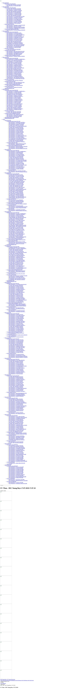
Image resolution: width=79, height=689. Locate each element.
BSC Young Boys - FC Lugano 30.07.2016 (16, 301)
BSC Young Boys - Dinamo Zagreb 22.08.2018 (17, 239)
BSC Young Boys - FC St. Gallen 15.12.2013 (17, 367)
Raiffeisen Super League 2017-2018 (13, 246)
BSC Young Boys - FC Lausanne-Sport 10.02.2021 (18, 160)
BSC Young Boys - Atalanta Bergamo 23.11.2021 (17, 143)
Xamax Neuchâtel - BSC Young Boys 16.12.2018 (17, 226)
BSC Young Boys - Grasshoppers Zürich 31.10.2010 (18, 425)
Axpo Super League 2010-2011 (12, 415)
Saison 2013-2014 (8, 358)
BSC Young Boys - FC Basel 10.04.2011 (16, 419)
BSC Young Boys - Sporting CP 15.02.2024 (14, 87)
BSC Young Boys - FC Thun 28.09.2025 (14, 20)
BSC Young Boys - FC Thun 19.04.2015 (16, 342)
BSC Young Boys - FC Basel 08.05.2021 (16, 152)
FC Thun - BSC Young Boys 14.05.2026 (14, 8)
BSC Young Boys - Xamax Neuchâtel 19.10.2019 (17, 189)
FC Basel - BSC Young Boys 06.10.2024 (14, 41)
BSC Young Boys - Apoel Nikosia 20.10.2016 (17, 308)
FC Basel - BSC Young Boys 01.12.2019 (16, 185)
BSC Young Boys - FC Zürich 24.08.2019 (16, 195)
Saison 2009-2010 (8, 443)
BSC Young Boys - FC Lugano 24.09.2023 (14, 74)
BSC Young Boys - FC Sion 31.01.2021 (16, 162)
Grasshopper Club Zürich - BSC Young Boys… (15, 94)
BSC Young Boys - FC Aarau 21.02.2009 (16, 470)
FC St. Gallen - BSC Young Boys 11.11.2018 (16, 230)
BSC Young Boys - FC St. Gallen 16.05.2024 (14, 61)
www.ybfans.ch (3, 683)
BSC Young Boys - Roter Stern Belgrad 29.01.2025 (16, 51)
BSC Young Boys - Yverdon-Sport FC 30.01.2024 (15, 67)
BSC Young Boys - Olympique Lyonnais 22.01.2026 (16, 25)
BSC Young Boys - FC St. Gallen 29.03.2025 (14, 33)
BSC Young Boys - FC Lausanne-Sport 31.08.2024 (15, 44)
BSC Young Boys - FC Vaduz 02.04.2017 (16, 290)
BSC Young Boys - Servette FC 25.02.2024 (14, 66)
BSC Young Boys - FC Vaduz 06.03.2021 (16, 156)
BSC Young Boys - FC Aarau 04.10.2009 (16, 457)
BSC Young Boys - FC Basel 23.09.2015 (16, 327)
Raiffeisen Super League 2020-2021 (13, 150)
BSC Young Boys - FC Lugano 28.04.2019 (16, 216)
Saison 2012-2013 (8, 374)
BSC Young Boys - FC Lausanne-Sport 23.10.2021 (18, 135)
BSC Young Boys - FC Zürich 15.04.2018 (16, 254)
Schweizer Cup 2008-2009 (11, 481)
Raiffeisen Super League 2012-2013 (13, 375)
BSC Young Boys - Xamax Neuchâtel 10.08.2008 (17, 476)
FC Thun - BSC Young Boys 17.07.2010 (16, 431)
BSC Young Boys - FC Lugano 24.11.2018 (16, 229)
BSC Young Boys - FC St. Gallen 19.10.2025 (14, 19)
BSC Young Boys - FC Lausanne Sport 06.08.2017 (17, 267)
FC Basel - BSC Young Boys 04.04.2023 (14, 111)
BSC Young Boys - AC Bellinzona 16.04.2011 (17, 418)
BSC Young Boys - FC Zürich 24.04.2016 (16, 316)
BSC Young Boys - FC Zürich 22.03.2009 (16, 469)
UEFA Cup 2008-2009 (11, 478)
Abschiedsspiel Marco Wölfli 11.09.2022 (12, 117)
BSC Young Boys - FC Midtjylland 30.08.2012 (17, 395)
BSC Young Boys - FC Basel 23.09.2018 (16, 234)
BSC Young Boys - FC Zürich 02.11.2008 (16, 472)
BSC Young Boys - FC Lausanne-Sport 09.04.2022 (18, 126)
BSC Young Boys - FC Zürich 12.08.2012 (16, 389)
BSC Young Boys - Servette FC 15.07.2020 (16, 176)
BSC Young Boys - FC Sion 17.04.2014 (16, 363)
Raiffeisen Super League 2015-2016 (13, 313)
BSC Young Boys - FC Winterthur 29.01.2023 (15, 99)
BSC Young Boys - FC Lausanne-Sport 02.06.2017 (18, 284)
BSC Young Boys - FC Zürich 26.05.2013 (16, 378)
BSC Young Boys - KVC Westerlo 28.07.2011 (17, 413)
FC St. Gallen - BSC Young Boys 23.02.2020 (17, 181)
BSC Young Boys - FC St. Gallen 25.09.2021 (17, 137)
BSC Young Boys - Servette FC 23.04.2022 (16, 124)
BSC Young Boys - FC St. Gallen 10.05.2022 (17, 123)
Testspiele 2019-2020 (10, 208)
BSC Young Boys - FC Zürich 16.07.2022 (14, 109)
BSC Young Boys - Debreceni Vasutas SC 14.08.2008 (18, 480)
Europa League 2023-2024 (9, 86)
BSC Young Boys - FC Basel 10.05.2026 (14, 9)
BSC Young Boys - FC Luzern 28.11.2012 (16, 384)
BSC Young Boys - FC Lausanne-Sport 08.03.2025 (15, 34)
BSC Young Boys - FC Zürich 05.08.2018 (16, 237)
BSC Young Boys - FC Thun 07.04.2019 (16, 219)
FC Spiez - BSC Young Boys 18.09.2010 (16, 442)
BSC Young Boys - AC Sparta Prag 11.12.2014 (17, 355)
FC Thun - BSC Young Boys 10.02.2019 (16, 224)
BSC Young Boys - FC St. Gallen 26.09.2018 (17, 233)
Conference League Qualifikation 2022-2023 (12, 113)
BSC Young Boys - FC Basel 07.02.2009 (16, 471)
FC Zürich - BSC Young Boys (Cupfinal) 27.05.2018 (18, 275)
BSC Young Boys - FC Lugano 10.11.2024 (14, 40)
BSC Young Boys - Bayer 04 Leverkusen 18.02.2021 (18, 171)
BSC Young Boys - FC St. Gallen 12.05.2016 (17, 315)
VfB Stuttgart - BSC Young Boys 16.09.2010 (16, 439)
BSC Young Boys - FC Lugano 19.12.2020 (16, 163)
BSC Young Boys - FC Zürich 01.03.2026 (14, 13)
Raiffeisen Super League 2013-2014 (13, 359)
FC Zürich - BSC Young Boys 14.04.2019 (16, 218)
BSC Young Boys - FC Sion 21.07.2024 (14, 47)
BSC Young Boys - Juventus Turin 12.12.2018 (17, 241)
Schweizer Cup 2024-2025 (9, 48)
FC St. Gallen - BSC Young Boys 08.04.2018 (17, 255)
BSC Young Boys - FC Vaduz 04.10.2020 (16, 167)
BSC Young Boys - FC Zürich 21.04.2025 (14, 32)
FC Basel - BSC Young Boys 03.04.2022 (16, 127)
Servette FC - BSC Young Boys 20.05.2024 (14, 60)
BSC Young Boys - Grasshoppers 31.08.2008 (17, 474)
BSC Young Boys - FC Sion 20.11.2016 (16, 296)
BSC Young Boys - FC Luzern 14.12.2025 (14, 18)
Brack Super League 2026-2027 (10, 3)
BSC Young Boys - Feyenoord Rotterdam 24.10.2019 (18, 206)
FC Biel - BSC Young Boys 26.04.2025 (13, 49)
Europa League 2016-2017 (11, 306)
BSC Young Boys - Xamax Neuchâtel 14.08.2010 (17, 429)
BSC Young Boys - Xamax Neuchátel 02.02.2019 (17, 225)
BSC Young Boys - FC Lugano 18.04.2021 (16, 154)
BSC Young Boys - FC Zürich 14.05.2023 (14, 92)
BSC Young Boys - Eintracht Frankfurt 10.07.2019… (18, 210)
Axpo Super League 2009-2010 (12, 444)
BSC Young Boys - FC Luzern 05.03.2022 (16, 129)
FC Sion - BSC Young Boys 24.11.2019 (16, 186)
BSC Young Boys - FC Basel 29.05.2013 (16, 377)
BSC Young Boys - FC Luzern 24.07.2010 (16, 430)
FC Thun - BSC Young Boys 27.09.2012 (16, 386)
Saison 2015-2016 (8, 312)
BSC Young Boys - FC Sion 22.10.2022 (14, 102)
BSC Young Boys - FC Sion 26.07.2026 (14, 5)
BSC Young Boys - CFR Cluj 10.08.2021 (16, 147)
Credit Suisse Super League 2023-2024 (11, 58)
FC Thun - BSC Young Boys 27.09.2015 (16, 326)
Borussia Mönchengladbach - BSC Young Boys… (17, 303)
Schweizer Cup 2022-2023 (9, 110)
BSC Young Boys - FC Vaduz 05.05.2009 (16, 468)
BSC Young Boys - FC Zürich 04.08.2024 (14, 46)
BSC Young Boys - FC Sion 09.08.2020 (16, 199)
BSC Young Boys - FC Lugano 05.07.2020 (16, 178)
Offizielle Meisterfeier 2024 (9, 88)
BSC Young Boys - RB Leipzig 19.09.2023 (14, 83)
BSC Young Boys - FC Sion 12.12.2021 (16, 133)
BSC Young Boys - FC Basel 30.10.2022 (14, 101)
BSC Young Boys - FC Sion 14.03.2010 (16, 451)
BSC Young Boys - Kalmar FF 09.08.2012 (16, 396)
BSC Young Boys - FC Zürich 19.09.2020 (16, 168)
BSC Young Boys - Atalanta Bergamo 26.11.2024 (15, 52)
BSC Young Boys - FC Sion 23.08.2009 (16, 459)
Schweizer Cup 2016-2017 (11, 309)
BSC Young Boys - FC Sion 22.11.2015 (16, 323)
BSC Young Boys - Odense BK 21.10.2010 (16, 437)
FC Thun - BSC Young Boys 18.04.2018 (16, 253)
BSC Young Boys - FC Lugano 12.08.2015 (16, 329)
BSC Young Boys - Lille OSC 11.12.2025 (14, 26)
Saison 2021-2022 (8, 120)
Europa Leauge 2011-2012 (11, 411)
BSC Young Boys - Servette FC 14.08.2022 (14, 106)
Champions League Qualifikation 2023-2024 (12, 84)
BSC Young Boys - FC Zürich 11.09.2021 (16, 139)
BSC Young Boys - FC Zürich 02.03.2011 (16, 441)
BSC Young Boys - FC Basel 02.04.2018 (16, 256)
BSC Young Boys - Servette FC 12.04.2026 (14, 10)
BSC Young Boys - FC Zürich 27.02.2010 (16, 452)
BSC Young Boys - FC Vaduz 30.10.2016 (16, 297)
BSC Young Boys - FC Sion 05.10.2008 (16, 473)
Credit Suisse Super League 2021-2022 (13, 121)
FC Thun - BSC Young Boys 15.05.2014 (16, 361)
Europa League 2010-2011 (11, 434)
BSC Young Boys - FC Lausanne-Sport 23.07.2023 (15, 78)
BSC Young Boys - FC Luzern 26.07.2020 (16, 175)
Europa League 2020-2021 (11, 169)
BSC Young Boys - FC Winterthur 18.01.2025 (15, 37)
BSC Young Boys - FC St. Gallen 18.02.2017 (17, 292)
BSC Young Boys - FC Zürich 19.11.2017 (16, 263)
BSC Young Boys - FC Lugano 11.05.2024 (14, 62)
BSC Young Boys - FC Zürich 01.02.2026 (14, 14)
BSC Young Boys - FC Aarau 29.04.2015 (16, 341)
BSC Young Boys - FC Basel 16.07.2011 (16, 410)
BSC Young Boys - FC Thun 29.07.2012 (16, 390)
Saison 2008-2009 (8, 465)
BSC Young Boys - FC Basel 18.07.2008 (16, 477)
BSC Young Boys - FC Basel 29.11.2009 (16, 455)
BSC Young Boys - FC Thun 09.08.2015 (16, 330)
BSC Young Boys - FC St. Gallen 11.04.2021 (17, 155)
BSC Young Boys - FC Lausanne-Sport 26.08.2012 (18, 388)
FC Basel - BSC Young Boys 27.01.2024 (14, 68)
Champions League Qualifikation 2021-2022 (14, 145)
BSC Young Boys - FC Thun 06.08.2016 (16, 300)
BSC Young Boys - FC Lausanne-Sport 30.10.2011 (17, 405)
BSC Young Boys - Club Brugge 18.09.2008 (16, 479)
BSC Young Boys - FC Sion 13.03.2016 (16, 319)
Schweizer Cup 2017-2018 (11, 274)
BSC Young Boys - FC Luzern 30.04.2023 (14, 93)
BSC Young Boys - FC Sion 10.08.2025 (14, 23)
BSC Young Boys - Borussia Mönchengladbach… (17, 304)
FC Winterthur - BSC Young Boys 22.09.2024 (15, 43)
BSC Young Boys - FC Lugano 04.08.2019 (16, 196)
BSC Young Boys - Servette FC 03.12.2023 (14, 72)
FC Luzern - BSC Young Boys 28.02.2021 (16, 158)
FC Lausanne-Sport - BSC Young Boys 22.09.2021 (18, 138)
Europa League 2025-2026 (9, 24)
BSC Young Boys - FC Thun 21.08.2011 (16, 408)
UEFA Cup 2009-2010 (11, 462)
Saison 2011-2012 (8, 397)
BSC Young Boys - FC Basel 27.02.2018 (16, 276)
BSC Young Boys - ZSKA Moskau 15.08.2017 (17, 270)
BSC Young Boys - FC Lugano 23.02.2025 (14, 35)
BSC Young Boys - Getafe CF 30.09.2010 (16, 438)
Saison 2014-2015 (8, 337)
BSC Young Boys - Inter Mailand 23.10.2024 (14, 53)
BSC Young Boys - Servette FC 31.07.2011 (16, 409)
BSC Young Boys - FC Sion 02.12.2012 (16, 383)
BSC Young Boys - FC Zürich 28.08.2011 (16, 407)
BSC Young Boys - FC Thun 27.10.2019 (16, 188)
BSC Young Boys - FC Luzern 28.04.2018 (16, 251)
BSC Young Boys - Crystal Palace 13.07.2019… (17, 209)
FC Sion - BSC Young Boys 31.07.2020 (16, 174)
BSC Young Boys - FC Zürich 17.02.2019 (16, 223)
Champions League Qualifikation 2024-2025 (12, 55)
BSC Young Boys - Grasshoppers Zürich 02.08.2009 (18, 461)
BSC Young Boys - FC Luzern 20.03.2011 (16, 420)
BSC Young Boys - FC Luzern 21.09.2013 (16, 370)
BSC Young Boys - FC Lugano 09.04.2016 (16, 318)
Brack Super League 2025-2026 (10, 7)
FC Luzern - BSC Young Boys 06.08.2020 (16, 200)
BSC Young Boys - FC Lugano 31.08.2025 (14, 21)
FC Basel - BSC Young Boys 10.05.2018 (16, 249)
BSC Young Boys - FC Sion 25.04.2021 (16, 153)
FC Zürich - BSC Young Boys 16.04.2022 (16, 125)
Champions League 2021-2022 (12, 142)
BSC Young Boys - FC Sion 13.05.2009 (16, 467)
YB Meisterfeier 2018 (10, 280)
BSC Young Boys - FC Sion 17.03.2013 (16, 381)
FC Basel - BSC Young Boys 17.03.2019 (16, 221)
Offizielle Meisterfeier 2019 (11, 244)
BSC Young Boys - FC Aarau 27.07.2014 (16, 352)
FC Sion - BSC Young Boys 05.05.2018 (16, 250)
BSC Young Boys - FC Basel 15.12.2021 (16, 132)
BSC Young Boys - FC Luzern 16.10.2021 (16, 136)
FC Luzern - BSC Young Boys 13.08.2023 (14, 75)
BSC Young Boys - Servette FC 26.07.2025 (14, 22)
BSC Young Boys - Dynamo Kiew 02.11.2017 (17, 273)
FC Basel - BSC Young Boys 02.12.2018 (16, 228)
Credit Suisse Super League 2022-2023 (11, 90)
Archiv (4, 119)
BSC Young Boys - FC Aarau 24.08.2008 (16, 475)
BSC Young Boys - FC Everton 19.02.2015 (16, 354)
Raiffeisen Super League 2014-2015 (13, 338)
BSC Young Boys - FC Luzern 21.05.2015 (16, 340)
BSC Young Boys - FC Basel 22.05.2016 (16, 314)
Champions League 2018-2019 (12, 240)
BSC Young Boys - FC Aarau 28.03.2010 (16, 449)
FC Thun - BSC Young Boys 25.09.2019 (16, 192)
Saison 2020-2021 (8, 149)
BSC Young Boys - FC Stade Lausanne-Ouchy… (15, 71)
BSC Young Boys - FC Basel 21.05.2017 (16, 286)
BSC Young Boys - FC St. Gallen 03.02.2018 (17, 260)
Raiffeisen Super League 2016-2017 (13, 283)
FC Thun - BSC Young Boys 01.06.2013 (16, 376)
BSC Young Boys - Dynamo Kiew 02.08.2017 (17, 271)
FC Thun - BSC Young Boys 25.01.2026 (14, 15)
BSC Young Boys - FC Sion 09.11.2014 (16, 348)
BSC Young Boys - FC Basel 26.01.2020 (16, 183)
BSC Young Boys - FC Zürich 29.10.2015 (16, 336)
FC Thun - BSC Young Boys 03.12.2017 (16, 262)
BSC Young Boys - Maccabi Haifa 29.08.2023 (15, 85)
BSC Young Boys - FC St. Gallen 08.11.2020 (17, 166)
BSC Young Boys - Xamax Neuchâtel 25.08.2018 (17, 236)
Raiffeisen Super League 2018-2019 (13, 212)
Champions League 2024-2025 (10, 50)
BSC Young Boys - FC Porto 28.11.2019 (16, 205)
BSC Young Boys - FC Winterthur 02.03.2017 (17, 310)
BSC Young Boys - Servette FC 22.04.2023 (14, 95)
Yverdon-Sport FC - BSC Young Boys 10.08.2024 (15, 45)
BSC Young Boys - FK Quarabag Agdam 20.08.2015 (18, 334)
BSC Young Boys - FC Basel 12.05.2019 (16, 215)
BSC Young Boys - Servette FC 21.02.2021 (16, 159)
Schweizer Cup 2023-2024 (9, 79)
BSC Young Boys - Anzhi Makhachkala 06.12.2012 (18, 393)
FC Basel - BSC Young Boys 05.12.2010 (16, 423)
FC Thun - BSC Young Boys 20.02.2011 (16, 421)
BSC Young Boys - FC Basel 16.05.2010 (16, 445)
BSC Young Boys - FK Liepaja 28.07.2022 (14, 116)
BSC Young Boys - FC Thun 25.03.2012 (16, 403)
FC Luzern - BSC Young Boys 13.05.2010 (16, 446)
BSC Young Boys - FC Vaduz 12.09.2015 (16, 328)
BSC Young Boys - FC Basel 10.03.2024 (14, 65)
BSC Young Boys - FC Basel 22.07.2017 (16, 268)
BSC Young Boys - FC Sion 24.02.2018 (16, 258)
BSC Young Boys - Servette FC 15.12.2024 (14, 38)
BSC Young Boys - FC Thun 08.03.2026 (14, 12)
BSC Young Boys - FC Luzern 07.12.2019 (16, 184)
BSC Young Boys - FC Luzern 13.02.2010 (16, 453)
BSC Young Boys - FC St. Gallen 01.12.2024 (14, 39)
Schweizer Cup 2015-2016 (11, 335)
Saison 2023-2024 (6, 57)
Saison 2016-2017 (8, 282)
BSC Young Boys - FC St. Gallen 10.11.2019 (17, 187)
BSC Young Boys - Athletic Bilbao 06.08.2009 (17, 463)
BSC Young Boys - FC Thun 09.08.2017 (16, 266)
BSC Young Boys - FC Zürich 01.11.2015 (16, 324)
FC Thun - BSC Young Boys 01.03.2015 (16, 344)
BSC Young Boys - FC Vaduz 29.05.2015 (16, 339)
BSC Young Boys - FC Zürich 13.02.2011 (16, 422)
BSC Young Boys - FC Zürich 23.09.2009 (16, 458)
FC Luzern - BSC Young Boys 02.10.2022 (14, 104)
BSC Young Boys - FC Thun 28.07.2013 (16, 372)
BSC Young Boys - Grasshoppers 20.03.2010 (17, 450)
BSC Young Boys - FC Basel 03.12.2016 (16, 295)
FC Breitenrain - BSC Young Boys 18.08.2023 (15, 80)
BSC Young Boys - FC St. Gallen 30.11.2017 (17, 277)
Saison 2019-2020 (8, 172)
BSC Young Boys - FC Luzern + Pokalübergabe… (17, 151)
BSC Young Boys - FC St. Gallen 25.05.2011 (17, 416)
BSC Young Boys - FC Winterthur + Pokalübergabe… (16, 59)
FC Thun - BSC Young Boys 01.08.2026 (14, 4)
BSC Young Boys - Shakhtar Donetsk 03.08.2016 (17, 305)
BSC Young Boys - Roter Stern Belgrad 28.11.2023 (15, 82)
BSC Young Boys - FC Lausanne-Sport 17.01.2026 (15, 16)
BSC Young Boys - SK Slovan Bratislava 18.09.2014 (18, 356)
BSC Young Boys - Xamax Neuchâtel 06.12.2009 (17, 454)
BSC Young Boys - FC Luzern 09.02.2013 (16, 382)
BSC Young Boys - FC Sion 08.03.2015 (16, 343)
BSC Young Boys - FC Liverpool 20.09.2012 (17, 394)
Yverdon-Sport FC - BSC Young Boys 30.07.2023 (15, 77)
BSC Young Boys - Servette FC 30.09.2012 (16, 385)
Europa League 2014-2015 (11, 353)
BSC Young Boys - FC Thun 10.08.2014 (16, 351)
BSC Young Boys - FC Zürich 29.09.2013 (16, 369)
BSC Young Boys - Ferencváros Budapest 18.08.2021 (18, 146)
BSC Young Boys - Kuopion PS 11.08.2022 (14, 115)
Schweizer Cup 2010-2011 (11, 440)
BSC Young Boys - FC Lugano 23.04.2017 (16, 288)
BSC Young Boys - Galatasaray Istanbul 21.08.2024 (16, 56)
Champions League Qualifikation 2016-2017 (14, 302)
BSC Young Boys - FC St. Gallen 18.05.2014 (17, 360)
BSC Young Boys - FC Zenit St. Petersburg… (17, 435)
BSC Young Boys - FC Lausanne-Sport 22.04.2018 (18, 252)
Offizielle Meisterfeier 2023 (9, 118)
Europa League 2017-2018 (11, 272)
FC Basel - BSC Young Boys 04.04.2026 (14, 11)
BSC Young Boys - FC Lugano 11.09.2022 (14, 105)
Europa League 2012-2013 (11, 392)
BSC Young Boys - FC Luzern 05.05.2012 (16, 400)
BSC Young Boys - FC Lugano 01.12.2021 (16, 134)
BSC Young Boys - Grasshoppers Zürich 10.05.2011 (18, 417)
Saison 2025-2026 (6, 6)
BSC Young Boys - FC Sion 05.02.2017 (16, 293)
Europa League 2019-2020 (11, 204)
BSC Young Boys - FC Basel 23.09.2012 (16, 387)
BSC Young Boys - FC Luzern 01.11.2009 (16, 456)
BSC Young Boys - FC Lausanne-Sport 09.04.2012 (18, 402)
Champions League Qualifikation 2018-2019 (14, 238)
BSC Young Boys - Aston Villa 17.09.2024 (14, 54)
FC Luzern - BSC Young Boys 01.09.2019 (16, 194)
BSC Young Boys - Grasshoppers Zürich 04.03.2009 (18, 483)
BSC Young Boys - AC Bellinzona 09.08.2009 (17, 460)
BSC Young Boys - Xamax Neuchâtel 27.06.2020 (17, 179)
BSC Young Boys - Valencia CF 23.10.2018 (16, 243)
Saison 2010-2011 (8, 414)
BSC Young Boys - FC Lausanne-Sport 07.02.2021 (18, 161)
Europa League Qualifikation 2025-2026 (12, 29)
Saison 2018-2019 (8, 211)
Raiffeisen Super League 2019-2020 (13, 173)
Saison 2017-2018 (8, 245)
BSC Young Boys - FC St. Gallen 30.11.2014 (17, 347)
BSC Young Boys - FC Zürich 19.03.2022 (16, 128)
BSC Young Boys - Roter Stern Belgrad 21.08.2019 (18, 203)
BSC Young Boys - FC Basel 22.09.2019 (16, 193)
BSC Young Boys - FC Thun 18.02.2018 (16, 259)
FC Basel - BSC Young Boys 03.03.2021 (16, 157)
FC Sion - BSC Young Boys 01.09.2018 (16, 235)
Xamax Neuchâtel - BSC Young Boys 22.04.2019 (17, 217)
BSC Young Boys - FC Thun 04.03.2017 (16, 291)
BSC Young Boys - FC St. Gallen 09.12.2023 (14, 70)
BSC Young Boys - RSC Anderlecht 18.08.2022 (15, 114)
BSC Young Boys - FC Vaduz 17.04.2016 (16, 317)
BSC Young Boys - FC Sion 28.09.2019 (16, 191)
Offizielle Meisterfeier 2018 (11, 281)
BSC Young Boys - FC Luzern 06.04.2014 (16, 364)
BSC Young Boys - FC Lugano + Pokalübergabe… (18, 248)
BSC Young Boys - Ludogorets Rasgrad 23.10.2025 (16, 27)
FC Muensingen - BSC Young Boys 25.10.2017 (17, 278)
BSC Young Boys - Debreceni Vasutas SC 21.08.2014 (18, 357)
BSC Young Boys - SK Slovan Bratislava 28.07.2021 (18, 148)
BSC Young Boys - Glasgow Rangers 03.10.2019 (17, 207)
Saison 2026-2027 (6, 2)
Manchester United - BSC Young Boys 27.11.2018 (17, 242)
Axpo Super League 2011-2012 (12, 398)
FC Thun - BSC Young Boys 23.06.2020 (16, 180)
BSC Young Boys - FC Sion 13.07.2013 (16, 373)
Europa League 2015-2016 (11, 333)
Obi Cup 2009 (9, 464)
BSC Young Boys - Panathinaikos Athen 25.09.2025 (16, 28)
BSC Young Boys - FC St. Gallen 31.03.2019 (17, 220)
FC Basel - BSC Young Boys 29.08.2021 (16, 140)
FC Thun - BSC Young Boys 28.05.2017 (16, 285)
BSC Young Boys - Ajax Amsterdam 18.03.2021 (17, 170)
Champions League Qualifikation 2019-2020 (14, 202)
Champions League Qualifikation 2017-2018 (14, 269)
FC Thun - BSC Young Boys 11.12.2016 (16, 294)
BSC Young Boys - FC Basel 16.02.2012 (16, 404)
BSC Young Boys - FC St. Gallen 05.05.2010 (17, 447)
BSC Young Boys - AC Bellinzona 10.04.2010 (17, 448)
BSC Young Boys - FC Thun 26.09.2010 (16, 426)
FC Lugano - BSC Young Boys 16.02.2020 (16, 182)
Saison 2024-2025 (16, 680)
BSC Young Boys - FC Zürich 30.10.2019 (16, 201)
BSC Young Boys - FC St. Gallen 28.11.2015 (17, 322)
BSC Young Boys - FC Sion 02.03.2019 (16, 222)
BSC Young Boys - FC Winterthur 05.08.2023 (15, 76)
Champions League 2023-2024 (10, 81)
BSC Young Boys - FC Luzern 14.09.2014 (16, 349)
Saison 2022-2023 (6, 89)
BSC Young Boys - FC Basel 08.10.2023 (14, 73)
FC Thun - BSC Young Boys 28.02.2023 (14, 112)
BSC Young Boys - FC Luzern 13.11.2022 (14, 100)
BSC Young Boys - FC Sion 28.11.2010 (16, 424)
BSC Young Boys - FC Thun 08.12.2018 (16, 227)
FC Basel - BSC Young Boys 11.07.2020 (16, 177)
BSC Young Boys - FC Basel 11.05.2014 (16, 362)
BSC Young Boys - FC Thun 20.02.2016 (16, 320)
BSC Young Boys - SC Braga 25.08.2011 (16, 412)
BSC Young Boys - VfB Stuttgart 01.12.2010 (16, 436)
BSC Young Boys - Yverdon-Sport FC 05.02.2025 (15, 36)
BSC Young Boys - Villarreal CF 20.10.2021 (16, 144)
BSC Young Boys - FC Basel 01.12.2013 (16, 368)
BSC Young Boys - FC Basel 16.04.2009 (16, 482)
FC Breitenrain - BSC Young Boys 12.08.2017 (17, 279)
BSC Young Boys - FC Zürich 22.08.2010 (16, 428)
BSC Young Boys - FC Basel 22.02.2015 (16, 345)
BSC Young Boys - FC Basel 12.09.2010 (16, 427)
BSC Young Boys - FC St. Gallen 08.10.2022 (14, 103)
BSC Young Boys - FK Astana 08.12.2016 (16, 307)
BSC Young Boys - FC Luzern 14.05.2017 (16, 287)
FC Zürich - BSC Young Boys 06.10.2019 (16, 190)
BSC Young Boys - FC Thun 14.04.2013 (16, 380)
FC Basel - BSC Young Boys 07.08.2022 (14, 107)
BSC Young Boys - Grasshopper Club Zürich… (15, 17)
